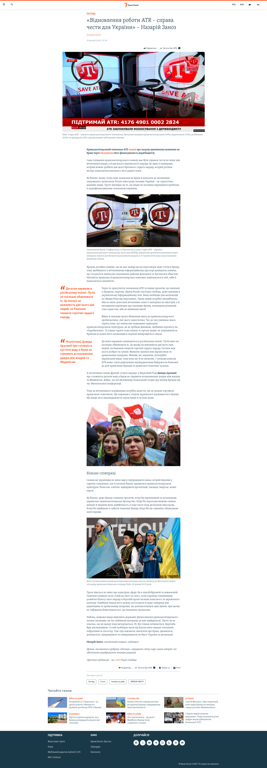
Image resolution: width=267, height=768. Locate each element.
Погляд (91, 14)
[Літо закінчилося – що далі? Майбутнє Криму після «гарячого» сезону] (115, 717)
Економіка (74, 714)
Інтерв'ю (189, 699)
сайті (117, 660)
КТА (242, 5)
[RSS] (169, 742)
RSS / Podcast (54, 757)
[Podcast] (175, 742)
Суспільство (133, 699)
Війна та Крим (76, 699)
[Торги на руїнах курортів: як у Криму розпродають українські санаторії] (57, 717)
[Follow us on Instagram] (162, 742)
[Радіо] (258, 5)
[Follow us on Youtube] (149, 742)
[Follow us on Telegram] (156, 742)
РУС (234, 5)
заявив (132, 149)
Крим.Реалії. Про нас (101, 741)
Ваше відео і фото (56, 741)
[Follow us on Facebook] (136, 742)
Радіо (50, 747)
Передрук (95, 747)
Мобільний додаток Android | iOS (64, 752)
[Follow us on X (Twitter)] (142, 742)
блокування (107, 153)
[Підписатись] (182, 742)
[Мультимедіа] (250, 5)
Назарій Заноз (94, 35)
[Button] (150, 48)
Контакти (95, 752)
